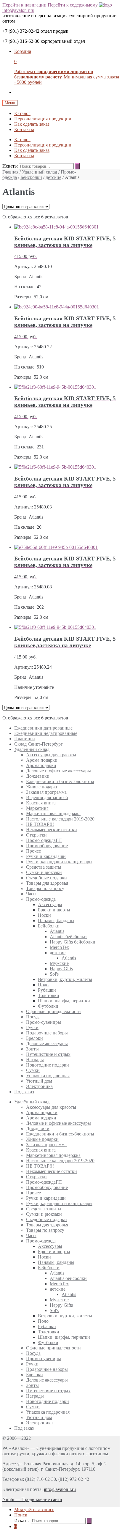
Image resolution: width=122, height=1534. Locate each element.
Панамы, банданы (56, 920)
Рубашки (47, 990)
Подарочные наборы (47, 1032)
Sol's (54, 974)
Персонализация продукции (42, 118)
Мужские (59, 963)
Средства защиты (43, 867)
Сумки (33, 1070)
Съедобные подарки (46, 877)
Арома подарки (41, 760)
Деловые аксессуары (47, 1043)
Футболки (48, 1006)
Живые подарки (42, 786)
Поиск (20, 1514)
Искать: (10, 165)
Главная (10, 171)
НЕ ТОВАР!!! (40, 824)
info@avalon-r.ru (18, 10)
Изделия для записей (47, 797)
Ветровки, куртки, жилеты (65, 979)
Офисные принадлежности (53, 1011)
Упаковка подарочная (48, 1075)
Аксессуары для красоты (51, 754)
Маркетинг (37, 808)
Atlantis (57, 931)
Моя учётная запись (34, 1509)
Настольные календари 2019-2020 (60, 818)
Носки (44, 915)
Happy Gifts (61, 968)
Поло (43, 984)
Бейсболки (31, 177)
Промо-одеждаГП (44, 840)
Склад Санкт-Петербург (38, 743)
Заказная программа (46, 792)
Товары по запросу (45, 888)
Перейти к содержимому (73, 4)
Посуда (33, 1016)
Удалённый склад (39, 171)
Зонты (32, 1048)
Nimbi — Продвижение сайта (32, 1499)
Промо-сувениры (43, 1022)
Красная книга (41, 802)
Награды (35, 1059)
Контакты (24, 129)
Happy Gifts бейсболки (72, 941)
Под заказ (24, 1091)
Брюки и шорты (54, 909)
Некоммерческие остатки (51, 829)
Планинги (24, 738)
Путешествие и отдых (48, 1054)
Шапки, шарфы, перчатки (64, 1000)
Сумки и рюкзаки (44, 872)
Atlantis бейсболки (68, 936)
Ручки (32, 1027)
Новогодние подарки (47, 1064)
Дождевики (37, 776)
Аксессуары (50, 904)
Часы (31, 893)
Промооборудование (47, 845)
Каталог (22, 113)
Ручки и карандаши (46, 856)
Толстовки (48, 995)
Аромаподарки (41, 765)
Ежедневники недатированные (45, 733)
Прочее (33, 850)
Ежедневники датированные (43, 727)
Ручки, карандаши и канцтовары (59, 861)
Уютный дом (39, 1080)
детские (53, 177)
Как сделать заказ (31, 124)
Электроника (39, 1086)
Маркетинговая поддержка (53, 813)
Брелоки (34, 1038)
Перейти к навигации (24, 4)
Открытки (36, 834)
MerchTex (59, 947)
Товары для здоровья (47, 883)
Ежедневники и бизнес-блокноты (60, 781)
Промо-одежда (41, 899)
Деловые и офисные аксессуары (58, 770)
